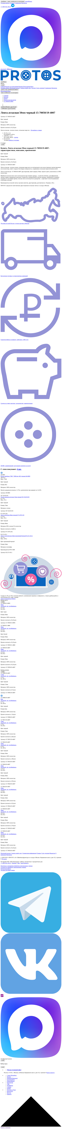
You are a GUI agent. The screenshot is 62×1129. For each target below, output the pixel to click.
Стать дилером (40, 88)
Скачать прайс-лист (25, 88)
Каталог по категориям (11, 86)
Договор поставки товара (8, 870)
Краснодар (10, 1082)
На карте (4, 859)
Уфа (8, 1084)
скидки (16, 137)
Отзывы (38, 853)
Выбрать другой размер (8, 108)
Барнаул (9, 1094)
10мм (2, 743)
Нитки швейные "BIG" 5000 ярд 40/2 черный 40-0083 (15, 476)
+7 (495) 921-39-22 (6, 6)
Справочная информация (29, 853)
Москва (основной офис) (14, 1070)
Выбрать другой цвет (8, 106)
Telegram (14, 863)
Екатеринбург (11, 1079)
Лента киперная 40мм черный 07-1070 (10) (12, 515)
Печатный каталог (15, 88)
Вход (32, 86)
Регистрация (26, 86)
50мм (2, 604)
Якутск (9, 1092)
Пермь (9, 1088)
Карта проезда (50, 1072)
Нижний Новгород (12, 1078)
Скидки (12, 3)
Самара (9, 1087)
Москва (6, 69)
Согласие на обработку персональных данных (13, 867)
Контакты (24, 3)
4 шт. (19, 469)
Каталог (6, 97)
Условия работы (5, 3)
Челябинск (10, 1085)
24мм (2, 788)
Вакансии (52, 853)
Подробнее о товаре (36, 130)
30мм (2, 810)
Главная (3, 86)
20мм (2, 765)
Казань (9, 1077)
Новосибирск (11, 1081)
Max (18, 863)
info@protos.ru (24, 863)
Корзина (20, 86)
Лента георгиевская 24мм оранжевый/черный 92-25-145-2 (17, 536)
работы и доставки (14, 140)
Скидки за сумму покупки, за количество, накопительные (17, 403)
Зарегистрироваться (6, 598)
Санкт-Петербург (12, 1075)
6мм (2, 699)
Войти (14, 598)
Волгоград (10, 1091)
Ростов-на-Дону (11, 1090)
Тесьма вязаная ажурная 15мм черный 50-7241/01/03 (15, 497)
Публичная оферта (6, 868)
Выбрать (8, 606)
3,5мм (2, 674)
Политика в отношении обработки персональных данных (17, 866)
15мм (2, 721)
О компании (17, 3)
